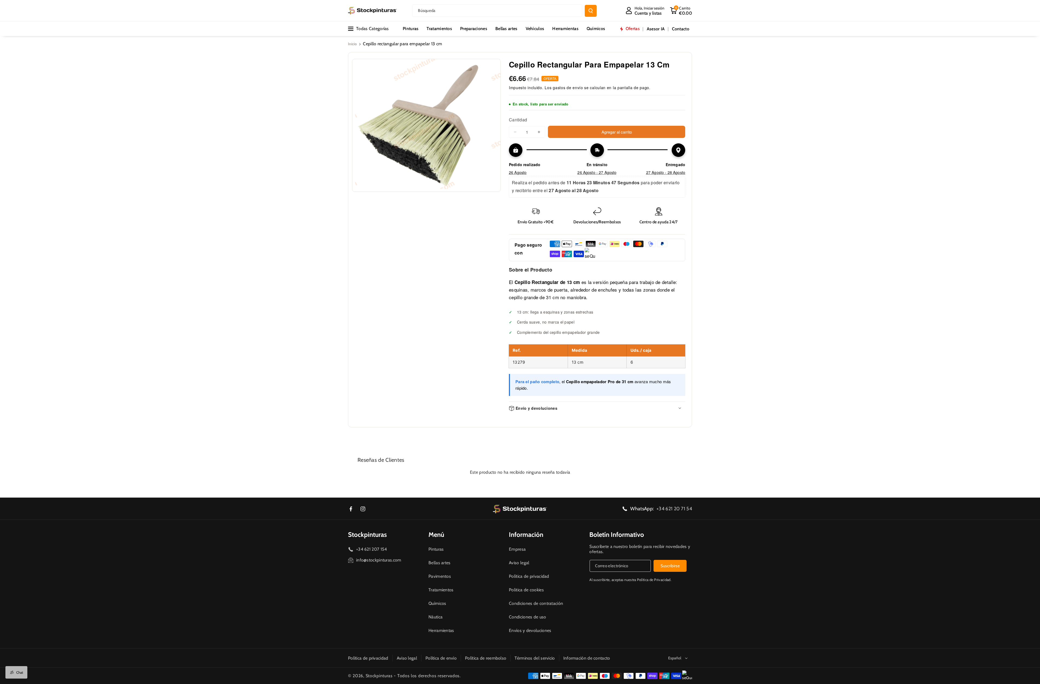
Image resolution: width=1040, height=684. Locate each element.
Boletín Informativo (616, 534)
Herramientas (441, 630)
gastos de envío (568, 87)
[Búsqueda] (591, 11)
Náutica (435, 617)
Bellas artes (439, 562)
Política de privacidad (529, 576)
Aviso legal (519, 562)
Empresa (517, 549)
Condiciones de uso (527, 617)
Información (526, 534)
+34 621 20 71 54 (674, 509)
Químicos (437, 603)
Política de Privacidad (654, 579)
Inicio (352, 43)
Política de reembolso (485, 658)
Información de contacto (586, 658)
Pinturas (436, 549)
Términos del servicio (535, 658)
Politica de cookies (526, 589)
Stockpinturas (367, 534)
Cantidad (518, 120)
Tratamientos (441, 589)
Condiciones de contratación (536, 603)
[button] (681, 11)
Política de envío (441, 658)
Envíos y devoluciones (530, 630)
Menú (436, 534)
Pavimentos (439, 576)
